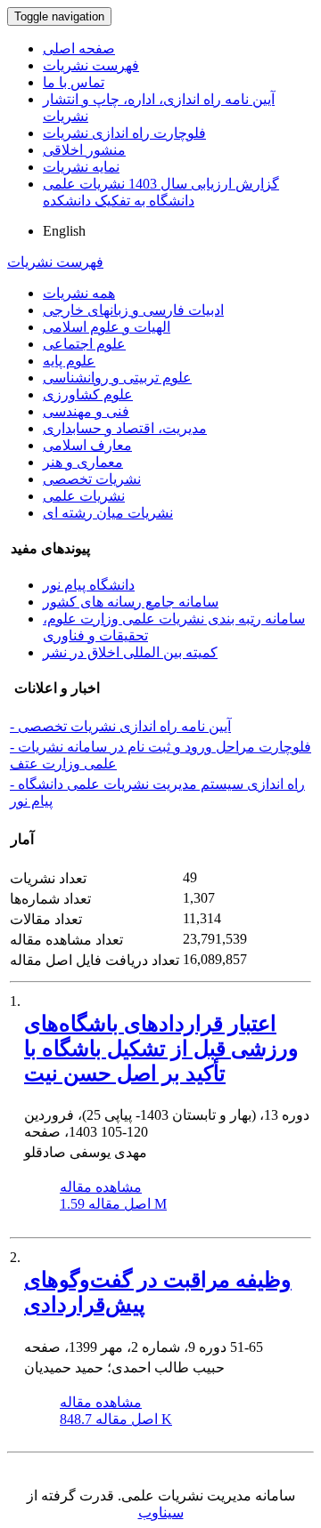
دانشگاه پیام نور (89, 584)
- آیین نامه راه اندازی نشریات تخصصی (120, 726)
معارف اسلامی (87, 445)
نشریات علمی (84, 495)
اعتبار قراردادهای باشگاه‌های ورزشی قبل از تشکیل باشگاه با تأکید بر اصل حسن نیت (161, 1048)
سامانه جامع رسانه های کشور (130, 601)
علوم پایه (69, 360)
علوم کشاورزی (88, 394)
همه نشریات (79, 293)
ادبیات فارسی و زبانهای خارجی (133, 310)
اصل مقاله (113, 1203)
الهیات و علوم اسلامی (106, 326)
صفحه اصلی (79, 48)
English (64, 230)
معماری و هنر (83, 462)
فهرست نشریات (91, 65)
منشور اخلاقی (84, 149)
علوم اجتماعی (84, 343)
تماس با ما (73, 82)
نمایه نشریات (81, 166)
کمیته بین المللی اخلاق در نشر (130, 652)
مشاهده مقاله (101, 1186)
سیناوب (161, 1512)
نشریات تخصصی (92, 479)
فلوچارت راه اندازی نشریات (124, 133)
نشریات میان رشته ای (108, 512)
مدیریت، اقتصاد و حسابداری (125, 428)
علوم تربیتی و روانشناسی (117, 377)
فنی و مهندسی (86, 411)
